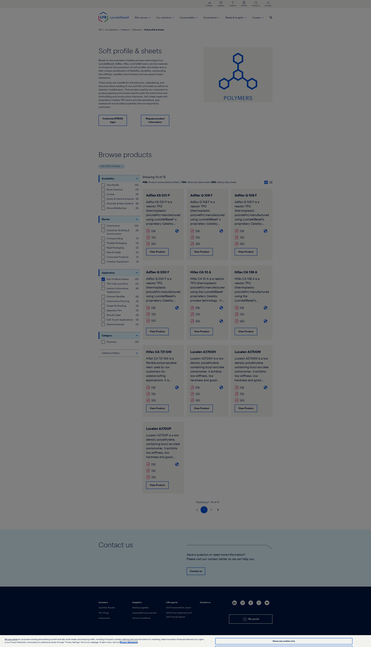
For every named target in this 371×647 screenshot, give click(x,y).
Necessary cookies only (284, 641)
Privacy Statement (128, 642)
